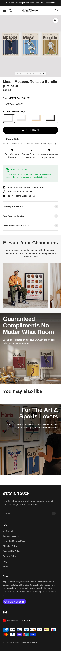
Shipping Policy (10, 546)
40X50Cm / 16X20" (14, 104)
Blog (5, 561)
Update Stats (12, 139)
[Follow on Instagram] (5, 612)
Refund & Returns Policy (14, 541)
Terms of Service (11, 536)
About (5, 566)
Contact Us (8, 531)
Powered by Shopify (29, 642)
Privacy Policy (9, 556)
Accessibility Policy (11, 551)
